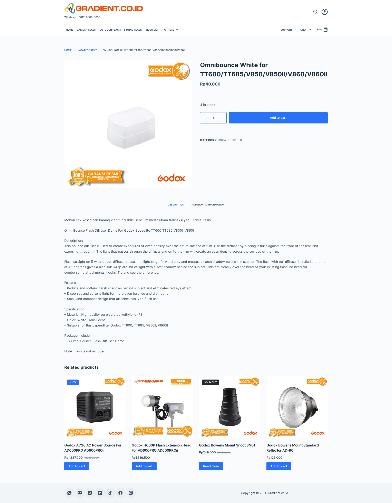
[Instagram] (90, 493)
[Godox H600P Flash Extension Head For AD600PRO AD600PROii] (162, 407)
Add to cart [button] (76, 466)
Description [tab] (176, 204)
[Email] (80, 493)
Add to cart (278, 118)
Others (169, 29)
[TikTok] (110, 493)
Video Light (153, 29)
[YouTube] (100, 493)
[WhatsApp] (69, 493)
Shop (303, 29)
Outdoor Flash (110, 29)
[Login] (325, 12)
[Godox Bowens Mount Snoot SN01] (229, 407)
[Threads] (131, 493)
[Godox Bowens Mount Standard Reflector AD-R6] (297, 407)
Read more (211, 466)
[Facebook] (120, 493)
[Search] (315, 12)
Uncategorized (230, 140)
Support (286, 29)
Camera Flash (86, 29)
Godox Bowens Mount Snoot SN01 (227, 445)
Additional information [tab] (208, 204)
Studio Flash (133, 29)
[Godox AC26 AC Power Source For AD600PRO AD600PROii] (95, 407)
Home (69, 29)
